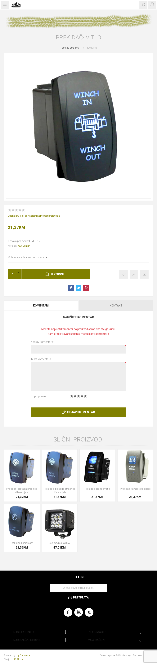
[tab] (41, 305)
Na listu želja (123, 274)
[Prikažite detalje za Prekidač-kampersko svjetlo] (135, 467)
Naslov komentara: (42, 341)
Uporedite (134, 274)
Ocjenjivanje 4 (82, 396)
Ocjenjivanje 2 (75, 396)
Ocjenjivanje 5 (85, 396)
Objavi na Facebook (71, 288)
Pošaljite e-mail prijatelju (144, 274)
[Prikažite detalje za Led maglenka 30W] (60, 521)
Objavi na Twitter (78, 288)
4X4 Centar (24, 245)
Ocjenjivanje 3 (78, 396)
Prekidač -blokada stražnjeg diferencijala (59, 490)
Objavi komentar (81, 412)
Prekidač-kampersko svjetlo (135, 488)
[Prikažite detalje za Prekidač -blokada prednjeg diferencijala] (22, 467)
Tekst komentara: (41, 359)
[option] (78, 127)
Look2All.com (17, 659)
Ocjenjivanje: (39, 396)
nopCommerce (23, 655)
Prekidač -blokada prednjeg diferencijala (21, 490)
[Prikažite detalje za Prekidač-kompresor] (22, 521)
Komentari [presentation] (41, 305)
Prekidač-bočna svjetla (97, 488)
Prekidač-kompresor (22, 542)
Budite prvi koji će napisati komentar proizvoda (34, 215)
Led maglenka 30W (59, 542)
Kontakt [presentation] (116, 305)
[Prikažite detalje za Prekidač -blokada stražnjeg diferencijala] (60, 467)
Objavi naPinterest (86, 288)
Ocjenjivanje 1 (71, 396)
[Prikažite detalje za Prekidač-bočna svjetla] (97, 467)
